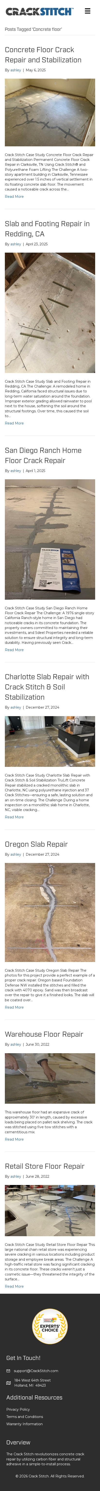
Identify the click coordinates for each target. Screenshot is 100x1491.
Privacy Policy (18, 1409)
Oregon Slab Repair (36, 844)
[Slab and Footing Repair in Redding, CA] (50, 312)
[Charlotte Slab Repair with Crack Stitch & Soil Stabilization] (50, 741)
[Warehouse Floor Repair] (50, 1078)
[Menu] (87, 11)
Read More (14, 196)
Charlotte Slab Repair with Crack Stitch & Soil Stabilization (47, 687)
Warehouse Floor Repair (44, 1034)
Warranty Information (24, 1424)
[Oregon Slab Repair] (50, 912)
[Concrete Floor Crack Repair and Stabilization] (50, 112)
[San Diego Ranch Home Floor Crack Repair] (50, 539)
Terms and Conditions (24, 1417)
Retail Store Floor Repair (45, 1166)
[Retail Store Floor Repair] (50, 1210)
